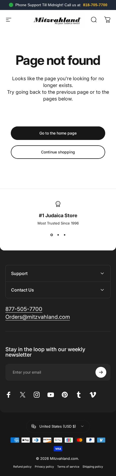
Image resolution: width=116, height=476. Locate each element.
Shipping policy (93, 466)
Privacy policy (44, 466)
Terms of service (68, 466)
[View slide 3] (64, 235)
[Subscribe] (100, 372)
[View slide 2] (58, 235)
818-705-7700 (95, 5)
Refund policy (22, 466)
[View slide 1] (51, 235)
